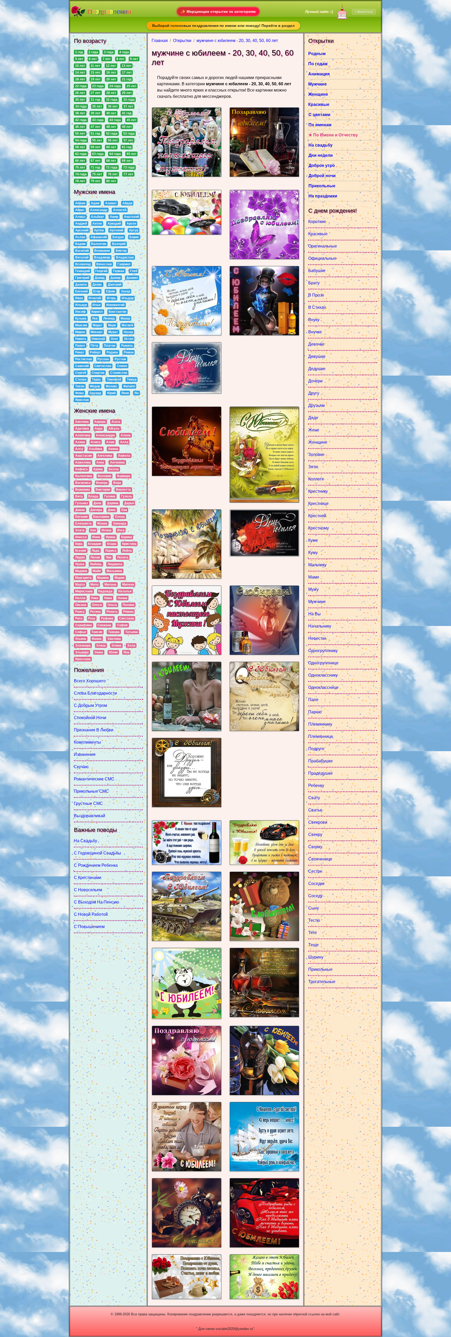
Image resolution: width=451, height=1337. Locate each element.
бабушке (316, 270)
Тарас (96, 379)
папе (313, 699)
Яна (126, 652)
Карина (126, 537)
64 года (115, 154)
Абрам (80, 203)
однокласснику (323, 675)
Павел (80, 345)
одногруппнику (323, 650)
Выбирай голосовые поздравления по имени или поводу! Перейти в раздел (223, 25)
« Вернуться (364, 12)
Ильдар (128, 298)
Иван (79, 298)
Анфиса (81, 469)
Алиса (95, 442)
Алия (110, 442)
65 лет (132, 154)
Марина (103, 578)
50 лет (80, 133)
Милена (128, 584)
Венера (102, 483)
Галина (109, 496)
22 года (81, 86)
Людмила (115, 564)
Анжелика (83, 462)
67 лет (95, 160)
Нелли (80, 598)
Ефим (110, 291)
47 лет (95, 127)
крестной (317, 516)
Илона (106, 530)
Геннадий (82, 271)
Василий (82, 250)
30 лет (80, 99)
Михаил (97, 332)
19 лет (95, 79)
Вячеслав (104, 264)
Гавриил (123, 264)
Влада (93, 496)
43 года (98, 120)
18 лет (80, 79)
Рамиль (127, 345)
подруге (316, 748)
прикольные (320, 969)
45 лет (132, 120)
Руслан (103, 359)
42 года (81, 120)
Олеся (97, 605)
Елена (120, 517)
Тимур (132, 379)
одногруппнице (323, 663)
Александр (98, 210)
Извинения (84, 754)
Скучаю (81, 766)
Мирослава (84, 591)
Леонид (109, 318)
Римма (128, 611)
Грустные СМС (88, 803)
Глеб (133, 271)
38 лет (80, 113)
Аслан (80, 237)
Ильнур (81, 305)
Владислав (125, 257)
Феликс (111, 386)
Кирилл (97, 312)
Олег (114, 339)
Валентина (83, 476)
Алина (80, 442)
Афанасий (99, 237)
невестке (317, 638)
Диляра (96, 510)
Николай (98, 339)
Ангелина (104, 455)
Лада (95, 550)
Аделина (82, 428)
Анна (100, 462)
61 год (127, 147)
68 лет (111, 160)
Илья (96, 305)
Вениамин (102, 250)
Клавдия (94, 544)
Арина (98, 469)
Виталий (81, 257)
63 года (98, 154)
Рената (111, 611)
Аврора (100, 422)
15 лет (95, 72)
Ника (94, 598)
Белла (114, 469)
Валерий (119, 244)
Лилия (95, 557)
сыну (313, 908)
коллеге (316, 479)
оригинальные (322, 246)
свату (314, 798)
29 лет (127, 93)
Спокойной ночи (90, 717)
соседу (315, 896)
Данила (81, 284)
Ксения (80, 550)
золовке (316, 454)
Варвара (123, 476)
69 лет (127, 160)
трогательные (321, 981)
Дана (97, 503)
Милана (110, 584)
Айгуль (114, 428)
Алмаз (80, 217)
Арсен (131, 223)
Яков (125, 393)
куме (313, 540)
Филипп (129, 386)
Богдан (118, 237)
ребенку (316, 785)
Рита (78, 618)
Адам (95, 203)
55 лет (97, 140)
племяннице (320, 736)
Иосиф (80, 312)
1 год (79, 52)
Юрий (111, 393)
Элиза (101, 645)
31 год (95, 99)
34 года (81, 106)
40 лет (111, 113)
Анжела (124, 455)
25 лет (132, 86)
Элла (131, 645)
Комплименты (87, 742)
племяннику (320, 724)
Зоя (93, 530)
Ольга (112, 605)
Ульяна (80, 639)
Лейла (127, 550)
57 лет (128, 140)
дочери (315, 381)
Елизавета (83, 523)
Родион (112, 352)
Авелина (82, 422)
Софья (80, 632)
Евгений (81, 291)
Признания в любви (93, 730)
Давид (100, 278)
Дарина (112, 503)
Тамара (114, 632)
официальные (322, 258)
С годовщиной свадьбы (97, 853)
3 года (109, 52)
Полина (128, 605)
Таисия (96, 632)
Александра (105, 435)
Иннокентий (115, 305)
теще (313, 945)
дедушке (316, 368)
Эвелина (114, 639)
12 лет (111, 66)
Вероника (82, 489)
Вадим (80, 244)
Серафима (83, 625)
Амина (113, 449)
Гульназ (81, 503)
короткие (317, 221)
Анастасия (83, 455)
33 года (129, 99)
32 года (111, 99)
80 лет (111, 181)
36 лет (113, 106)
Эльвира (82, 652)
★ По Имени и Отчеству (333, 135)
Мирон (80, 332)
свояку (315, 847)
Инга (120, 530)
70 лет (80, 167)
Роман (129, 352)
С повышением (89, 926)
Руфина (107, 618)
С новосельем (88, 890)
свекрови (317, 822)
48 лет (111, 127)
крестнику (318, 491)
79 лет (95, 181)
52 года (111, 133)
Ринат (79, 352)
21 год (127, 79)
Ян (136, 393)
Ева (124, 510)
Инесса (81, 537)
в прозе (316, 295)
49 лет (127, 127)
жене (313, 430)
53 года (129, 133)
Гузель (126, 496)
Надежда (105, 591)
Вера (117, 483)
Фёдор (95, 386)
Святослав (102, 366)
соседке (316, 883)
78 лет (80, 181)
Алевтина (82, 435)
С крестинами (87, 877)
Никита (80, 339)
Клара (111, 544)
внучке (315, 332)
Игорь (111, 298)
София (122, 625)
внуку (313, 319)
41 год (127, 113)
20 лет (111, 79)
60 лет (111, 147)
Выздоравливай (89, 816)
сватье (315, 810)
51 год (95, 133)
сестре (315, 871)
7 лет (107, 59)
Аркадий (114, 223)
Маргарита (83, 578)
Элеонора (83, 645)
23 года (98, 86)
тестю (314, 920)
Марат (97, 325)
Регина (95, 611)
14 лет (80, 72)
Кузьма (80, 318)
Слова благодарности (95, 693)
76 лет (113, 174)
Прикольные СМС (91, 791)
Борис (134, 237)
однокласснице (323, 687)
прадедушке (320, 773)
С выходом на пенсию (96, 902)
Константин (117, 312)
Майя (97, 571)
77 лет (128, 174)
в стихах (317, 307)
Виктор (121, 250)
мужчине (317, 601)
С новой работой (91, 914)
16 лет (111, 72)
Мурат (113, 332)
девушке (316, 356)
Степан (80, 379)
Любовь (96, 564)
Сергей (80, 373)
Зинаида (119, 523)
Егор (96, 291)
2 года (93, 52)
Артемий (116, 230)
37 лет (128, 106)
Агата (115, 422)
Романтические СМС (94, 779)
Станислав (118, 373)
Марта (80, 584)
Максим (81, 325)
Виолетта (123, 489)
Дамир (115, 278)
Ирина (110, 537)
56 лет (113, 140)
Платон (109, 345)
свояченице (320, 859)
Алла (124, 442)
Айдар (127, 203)
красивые (318, 234)
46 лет (80, 127)
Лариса (110, 550)
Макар (125, 318)
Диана (80, 510)
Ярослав (82, 400)
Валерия (104, 476)
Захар (125, 291)
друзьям (316, 405)
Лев (95, 318)
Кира (78, 544)
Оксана (80, 605)
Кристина (129, 544)
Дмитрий (114, 284)
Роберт (95, 352)
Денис (97, 284)
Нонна (122, 598)
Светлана (126, 618)
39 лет (95, 113)
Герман (118, 271)
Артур (133, 230)
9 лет (134, 59)
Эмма (98, 652)
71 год (95, 167)
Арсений (81, 230)
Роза (91, 618)
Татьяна (131, 632)
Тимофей (114, 379)
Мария (119, 578)
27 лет (95, 93)
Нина (108, 598)
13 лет (127, 66)
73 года (129, 167)
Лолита (122, 557)
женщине (317, 442)
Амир (114, 217)
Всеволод (83, 264)
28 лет (111, 93)
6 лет (93, 59)
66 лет (80, 160)
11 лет (95, 66)
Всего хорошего (90, 681)
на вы (314, 614)
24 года (115, 86)
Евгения (81, 517)
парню (315, 712)
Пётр (94, 345)
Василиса (83, 483)
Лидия (80, 557)
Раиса (80, 611)
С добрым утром (90, 705)
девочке (316, 344)
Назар (128, 332)
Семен (122, 366)
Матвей (127, 325)
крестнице (318, 503)
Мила (94, 584)
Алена (125, 435)
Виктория (103, 489)
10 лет (80, 66)
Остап (128, 339)
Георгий (101, 271)
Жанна (102, 523)
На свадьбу (85, 841)
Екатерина (101, 517)
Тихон (79, 386)
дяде (313, 417)
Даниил (132, 278)
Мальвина (114, 571)
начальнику (319, 626)
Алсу (79, 449)
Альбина (95, 449)
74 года (81, 174)
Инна (96, 537)
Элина (116, 645)
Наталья (125, 591)
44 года (115, 120)
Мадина (81, 571)
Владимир (102, 257)
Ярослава (83, 659)
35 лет (97, 106)
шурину (315, 957)
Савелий (82, 366)
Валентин (98, 244)
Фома (79, 393)
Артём (99, 230)
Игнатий (94, 298)
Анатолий (131, 217)
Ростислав (83, 359)
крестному (318, 528)
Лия (108, 557)
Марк (112, 325)
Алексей (119, 210)
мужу (313, 589)
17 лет (127, 72)
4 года (124, 52)
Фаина (97, 639)
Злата (80, 530)
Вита (79, 496)
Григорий (82, 278)
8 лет (120, 59)
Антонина (117, 462)
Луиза (79, 564)
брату (314, 283)
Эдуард (95, 393)
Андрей (81, 223)
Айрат (80, 210)
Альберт (97, 217)
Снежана (104, 625)
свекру (315, 834)
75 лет (97, 174)
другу (313, 393)
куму (313, 552)
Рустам (120, 359)
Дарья (129, 503)
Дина (112, 510)
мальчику (317, 565)
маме (313, 577)
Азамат (111, 203)
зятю (313, 467)
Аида (98, 428)
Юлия (113, 652)
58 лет (80, 147)
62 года (81, 154)
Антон (97, 223)
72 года (111, 167)
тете (312, 932)
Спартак (98, 373)
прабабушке (320, 761)
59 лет (95, 147)
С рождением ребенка (96, 865)
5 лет (79, 59)
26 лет (80, 93)
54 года (81, 140)
